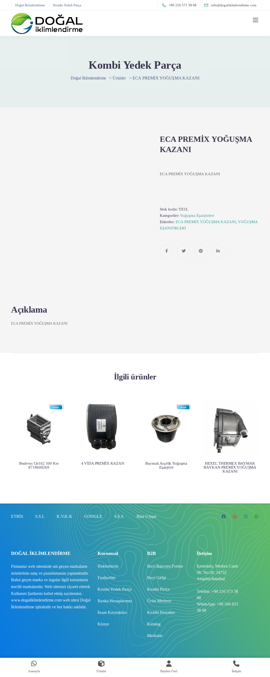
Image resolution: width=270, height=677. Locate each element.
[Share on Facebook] (166, 251)
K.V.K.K (64, 516)
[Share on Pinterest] (200, 251)
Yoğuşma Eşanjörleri (197, 215)
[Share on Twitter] (183, 251)
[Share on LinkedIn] (217, 251)
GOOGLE (93, 516)
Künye (103, 624)
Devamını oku (39, 434)
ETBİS (17, 516)
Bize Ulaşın (147, 516)
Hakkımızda (108, 566)
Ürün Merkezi (159, 601)
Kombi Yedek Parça (67, 5)
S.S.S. (119, 516)
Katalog (154, 624)
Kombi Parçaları (161, 612)
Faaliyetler (106, 577)
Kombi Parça (158, 589)
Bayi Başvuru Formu (165, 566)
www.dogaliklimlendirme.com (36, 600)
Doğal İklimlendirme (30, 5)
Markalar (154, 635)
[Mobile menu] (255, 20)
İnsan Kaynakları (112, 612)
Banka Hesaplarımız (115, 601)
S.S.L (40, 516)
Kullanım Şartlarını (27, 593)
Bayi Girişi (156, 577)
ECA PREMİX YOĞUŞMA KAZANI (206, 222)
